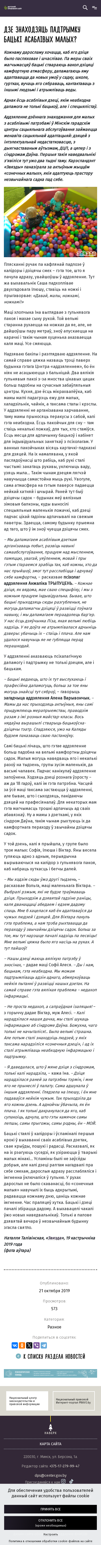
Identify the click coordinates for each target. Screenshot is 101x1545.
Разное (54, 1327)
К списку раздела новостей (53, 1357)
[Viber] (36, 1345)
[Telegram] (44, 1345)
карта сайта (50, 1444)
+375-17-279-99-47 (64, 1466)
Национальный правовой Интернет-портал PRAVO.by (73, 1401)
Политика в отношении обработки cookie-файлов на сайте (50, 1541)
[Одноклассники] (22, 1345)
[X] (29, 1345)
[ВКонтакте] (15, 1345)
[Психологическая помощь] (50, 1373)
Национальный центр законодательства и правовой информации (24, 1401)
